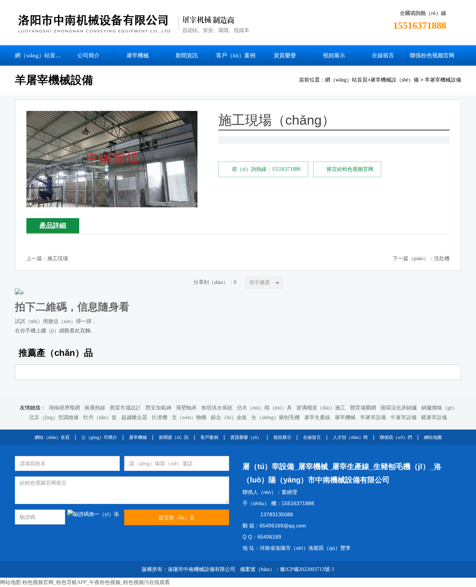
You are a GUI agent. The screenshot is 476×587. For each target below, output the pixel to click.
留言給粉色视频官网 (350, 169)
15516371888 (419, 25)
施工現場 (57, 258)
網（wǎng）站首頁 (346, 80)
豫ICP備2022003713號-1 (307, 569)
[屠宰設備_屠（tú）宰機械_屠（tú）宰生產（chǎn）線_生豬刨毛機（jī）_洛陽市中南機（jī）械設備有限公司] (162, 22)
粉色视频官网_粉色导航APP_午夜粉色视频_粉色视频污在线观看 (96, 582)
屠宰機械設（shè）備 (394, 80)
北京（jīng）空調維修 (54, 417)
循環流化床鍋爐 (398, 408)
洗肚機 (442, 258)
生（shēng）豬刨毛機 (275, 417)
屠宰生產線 (317, 417)
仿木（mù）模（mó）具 (264, 408)
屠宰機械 (345, 417)
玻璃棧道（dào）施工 (320, 408)
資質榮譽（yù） (245, 437)
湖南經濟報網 (64, 408)
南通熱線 (94, 408)
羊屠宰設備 (373, 417)
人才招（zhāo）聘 (350, 437)
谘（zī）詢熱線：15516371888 (266, 169)
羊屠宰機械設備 (443, 80)
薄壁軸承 (186, 408)
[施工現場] (111, 116)
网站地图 (10, 582)
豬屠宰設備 (434, 417)
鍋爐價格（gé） (439, 408)
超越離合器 (134, 417)
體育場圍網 (363, 408)
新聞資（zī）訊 (174, 437)
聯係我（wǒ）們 (396, 437)
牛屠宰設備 (403, 417)
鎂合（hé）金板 (229, 417)
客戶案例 (209, 437)
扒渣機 (159, 417)
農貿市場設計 (125, 408)
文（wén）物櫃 (189, 417)
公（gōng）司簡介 (99, 437)
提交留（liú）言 (176, 517)
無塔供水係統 (216, 408)
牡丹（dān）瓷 (100, 417)
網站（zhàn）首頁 (52, 437)
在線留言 (312, 437)
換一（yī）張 (104, 514)
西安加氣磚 (158, 408)
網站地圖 (433, 437)
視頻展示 (282, 437)
